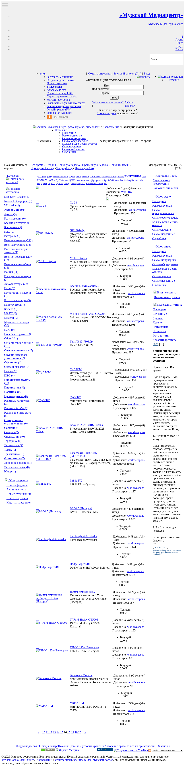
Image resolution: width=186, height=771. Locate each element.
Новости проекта (17, 498)
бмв (121, 180)
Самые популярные (164, 259)
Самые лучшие (161, 229)
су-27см (51, 180)
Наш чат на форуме (18, 502)
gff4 (44, 176)
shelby (66, 183)
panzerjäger (91, 180)
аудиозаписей (63, 759)
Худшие (157, 322)
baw (66, 180)
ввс (105, 183)
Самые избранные (163, 233)
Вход (147, 73)
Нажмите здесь (106, 113)
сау (57, 183)
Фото (180, 42)
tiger (106, 180)
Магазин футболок (58, 99)
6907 (155, 344)
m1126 (65, 176)
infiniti (111, 180)
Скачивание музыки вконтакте (66, 102)
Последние (159, 201)
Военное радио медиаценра (64, 106)
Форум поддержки (27, 746)
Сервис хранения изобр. (62, 96)
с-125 (82, 183)
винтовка (132, 176)
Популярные (160, 326)
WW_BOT (127, 191)
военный (85, 176)
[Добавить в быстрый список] (37, 202)
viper (45, 183)
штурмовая (118, 176)
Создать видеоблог (100, 73)
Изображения (110, 126)
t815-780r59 (42, 180)
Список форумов (17, 485)
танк (83, 180)
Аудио (179, 39)
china (78, 180)
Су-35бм (60, 180)
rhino (53, 183)
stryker (72, 176)
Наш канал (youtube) (59, 112)
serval (78, 176)
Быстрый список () (126, 73)
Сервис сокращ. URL (60, 93)
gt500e (73, 183)
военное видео (82, 759)
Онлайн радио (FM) (59, 109)
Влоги (179, 49)
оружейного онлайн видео (17, 759)
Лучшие (158, 318)
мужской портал (103, 759)
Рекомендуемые (162, 205)
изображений (44, 759)
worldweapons (137, 209)
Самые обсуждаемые (165, 217)
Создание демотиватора (61, 80)
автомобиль (95, 176)
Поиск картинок (57, 83)
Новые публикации (19, 493)
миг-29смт (98, 183)
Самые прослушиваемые (163, 211)
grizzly (49, 176)
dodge (39, 183)
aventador (139, 180)
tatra (144, 176)
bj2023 (72, 180)
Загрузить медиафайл (60, 76)
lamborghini (129, 180)
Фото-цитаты (161, 335)
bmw (117, 180)
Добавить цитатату (164, 339)
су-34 (39, 176)
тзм (78, 183)
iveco (55, 176)
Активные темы (16, 489)
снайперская (107, 176)
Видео (179, 46)
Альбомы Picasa (56, 89)
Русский (173, 79)
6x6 (60, 176)
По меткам (159, 331)
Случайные (159, 238)
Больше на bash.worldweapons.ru (167, 550)
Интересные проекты (167, 297)
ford (61, 183)
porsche (99, 180)
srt (49, 183)
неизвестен (160, 547)
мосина (89, 183)
